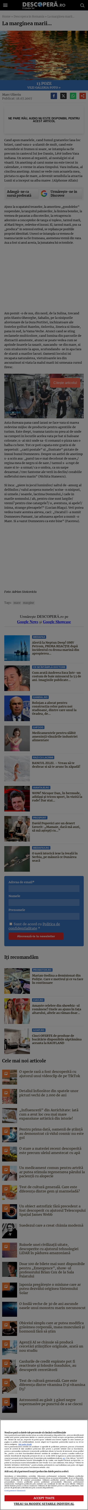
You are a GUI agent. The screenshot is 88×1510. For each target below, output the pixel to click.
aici (64, 1458)
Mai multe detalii (25, 1444)
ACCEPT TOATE (44, 1498)
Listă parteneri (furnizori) (15, 1491)
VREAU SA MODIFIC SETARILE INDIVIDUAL (44, 1504)
